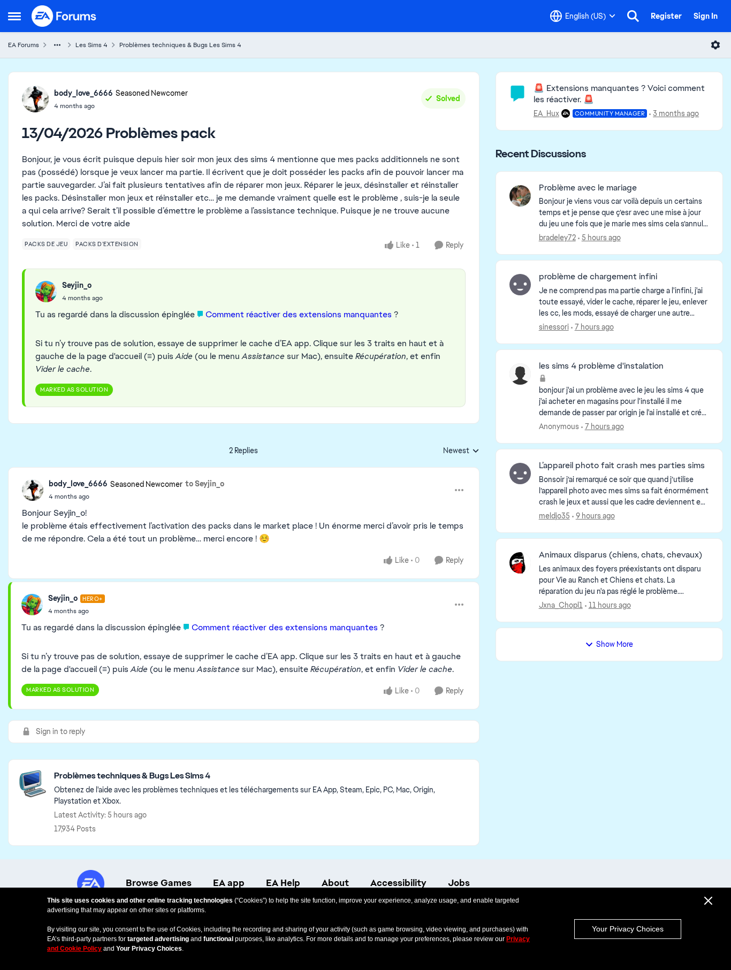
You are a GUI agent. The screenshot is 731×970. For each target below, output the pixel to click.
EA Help (283, 883)
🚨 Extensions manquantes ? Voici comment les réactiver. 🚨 (619, 93)
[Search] (633, 16)
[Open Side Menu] (14, 16)
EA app (229, 883)
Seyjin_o (77, 285)
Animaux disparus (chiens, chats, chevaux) (620, 554)
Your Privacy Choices (628, 929)
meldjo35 (554, 516)
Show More (614, 644)
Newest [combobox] (461, 451)
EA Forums (23, 45)
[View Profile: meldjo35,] (520, 473)
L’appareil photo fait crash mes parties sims (622, 465)
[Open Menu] (715, 44)
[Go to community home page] (64, 16)
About (335, 883)
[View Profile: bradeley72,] (520, 196)
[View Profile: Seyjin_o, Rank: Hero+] (32, 604)
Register (666, 16)
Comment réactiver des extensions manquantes (298, 314)
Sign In (706, 16)
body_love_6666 (83, 93)
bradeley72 (557, 237)
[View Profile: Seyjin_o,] (46, 291)
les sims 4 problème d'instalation (601, 366)
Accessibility (398, 883)
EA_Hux (546, 113)
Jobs (459, 883)
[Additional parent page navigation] (57, 44)
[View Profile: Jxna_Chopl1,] (520, 563)
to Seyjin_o (204, 483)
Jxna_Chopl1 (561, 605)
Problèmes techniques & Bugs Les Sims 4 (180, 45)
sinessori (554, 327)
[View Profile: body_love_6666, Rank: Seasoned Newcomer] (35, 99)
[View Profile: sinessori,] (520, 284)
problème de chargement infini (598, 276)
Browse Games (159, 883)
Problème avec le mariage (588, 187)
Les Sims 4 (91, 45)
